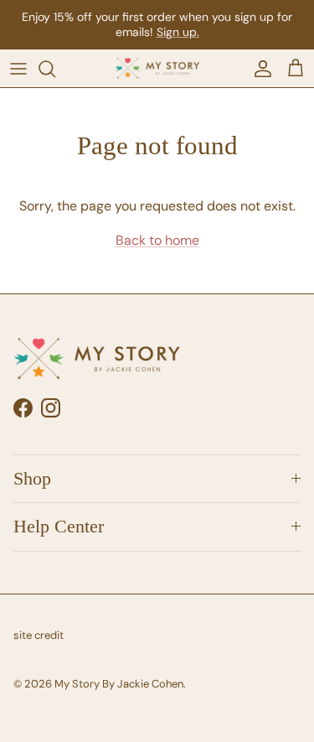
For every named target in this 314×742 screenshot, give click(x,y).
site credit (38, 635)
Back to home (157, 240)
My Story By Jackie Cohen (118, 684)
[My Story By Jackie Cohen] (157, 69)
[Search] (55, 68)
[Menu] (18, 68)
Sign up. (178, 31)
